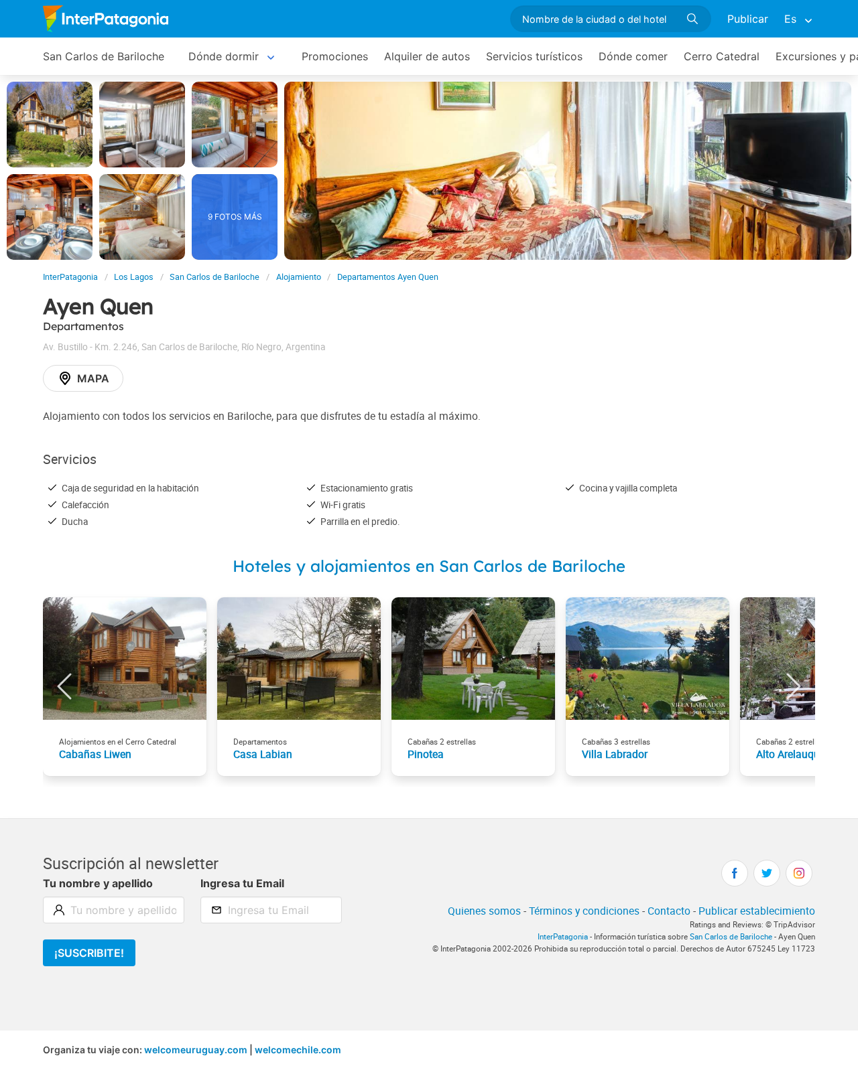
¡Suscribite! (89, 953)
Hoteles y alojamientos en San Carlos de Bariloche (429, 566)
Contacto (669, 910)
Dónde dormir (223, 56)
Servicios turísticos (534, 56)
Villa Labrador (615, 754)
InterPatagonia (70, 277)
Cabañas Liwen (95, 754)
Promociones (335, 56)
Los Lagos (134, 277)
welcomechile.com (298, 1049)
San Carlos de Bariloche (103, 56)
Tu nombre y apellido (98, 883)
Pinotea (426, 754)
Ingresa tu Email (242, 883)
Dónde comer (633, 56)
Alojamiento (298, 277)
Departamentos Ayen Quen (387, 277)
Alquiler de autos (427, 56)
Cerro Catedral (721, 56)
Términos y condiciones (584, 910)
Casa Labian (262, 754)
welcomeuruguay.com (195, 1049)
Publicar (747, 18)
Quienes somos (484, 910)
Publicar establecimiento (756, 910)
